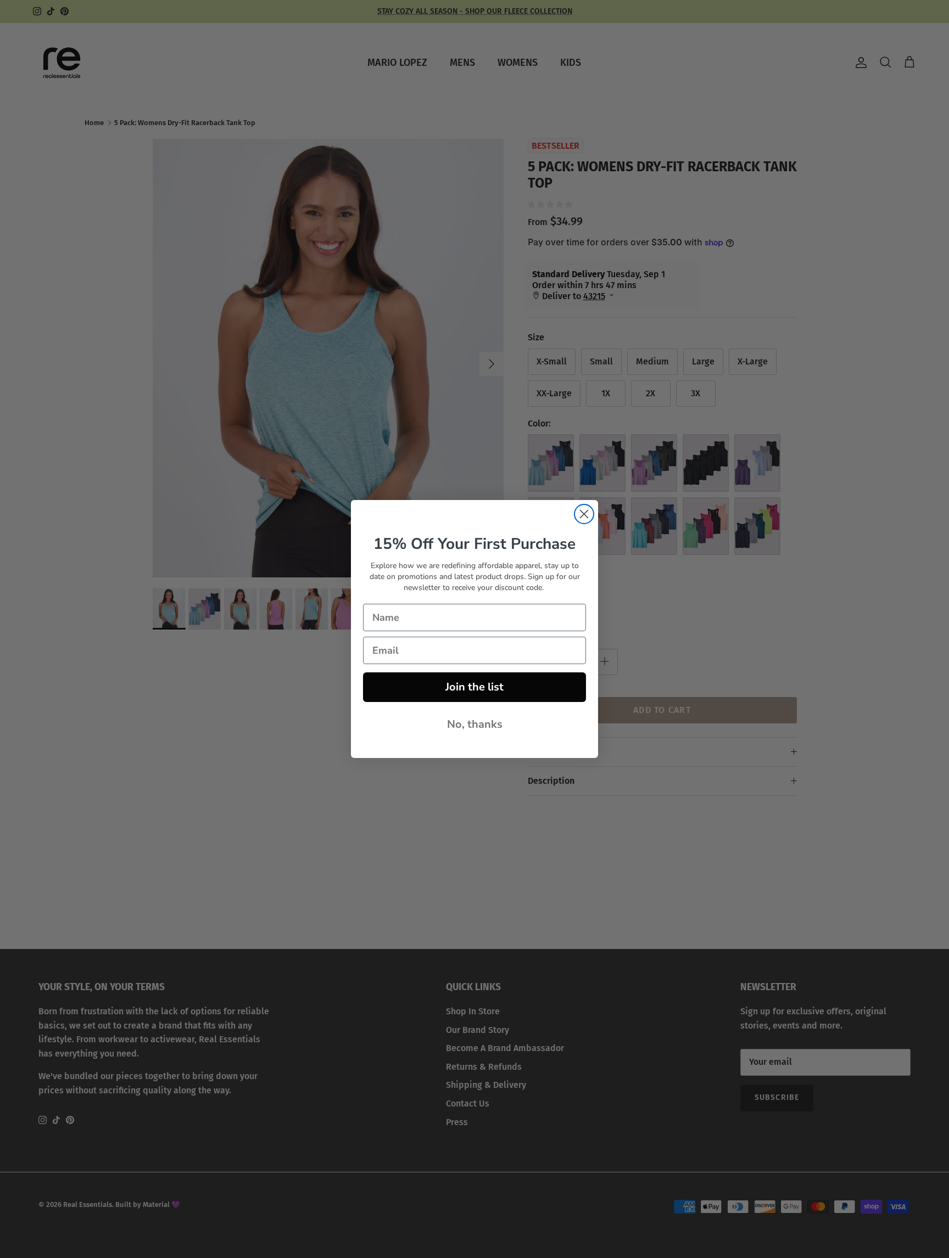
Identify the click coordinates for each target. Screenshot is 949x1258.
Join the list (474, 686)
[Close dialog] (584, 514)
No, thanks (475, 724)
